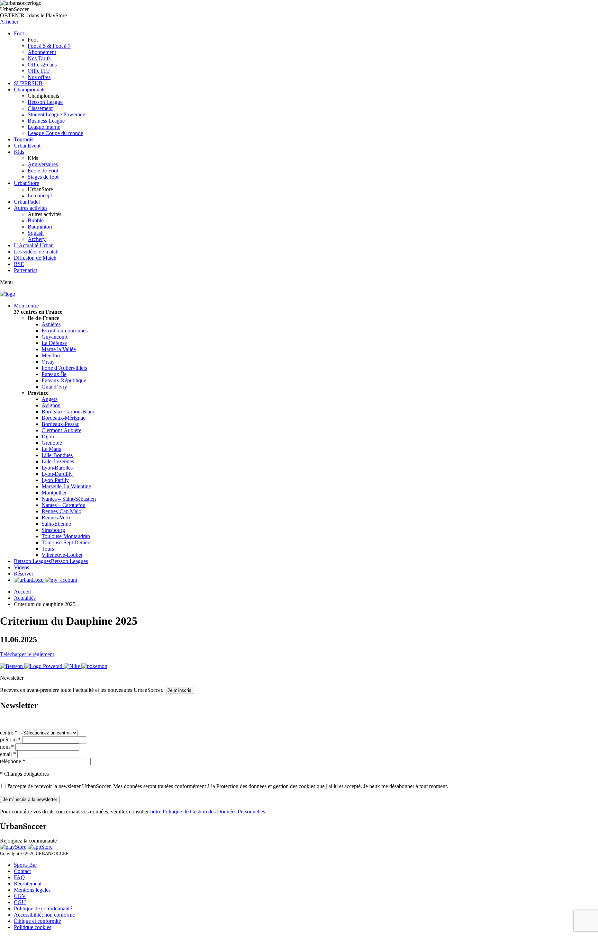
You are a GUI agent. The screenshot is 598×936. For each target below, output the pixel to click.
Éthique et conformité (37, 921)
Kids (19, 152)
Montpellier (54, 493)
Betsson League (45, 102)
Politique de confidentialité (43, 908)
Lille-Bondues (57, 455)
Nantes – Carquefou (63, 505)
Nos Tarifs (39, 58)
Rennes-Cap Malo (61, 511)
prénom (10, 739)
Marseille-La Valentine (66, 486)
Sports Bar (25, 865)
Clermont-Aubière (61, 430)
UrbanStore (26, 183)
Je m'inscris (179, 690)
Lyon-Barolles (57, 468)
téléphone (12, 761)
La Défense (54, 343)
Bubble (36, 220)
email (8, 754)
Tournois (23, 139)
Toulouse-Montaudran (66, 536)
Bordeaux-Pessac (60, 424)
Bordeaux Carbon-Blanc (68, 411)
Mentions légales (32, 890)
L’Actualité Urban (34, 245)
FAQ (19, 877)
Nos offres (39, 77)
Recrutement (28, 883)
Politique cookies (32, 927)
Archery (37, 239)
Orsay (48, 362)
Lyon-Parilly (55, 480)
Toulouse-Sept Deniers (66, 542)
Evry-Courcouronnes (65, 330)
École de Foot (43, 170)
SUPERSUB (28, 83)
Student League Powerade (56, 114)
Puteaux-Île (54, 374)
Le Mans (51, 449)
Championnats (29, 89)
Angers (49, 399)
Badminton (40, 227)
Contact (22, 871)
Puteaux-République (64, 380)
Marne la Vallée (59, 349)
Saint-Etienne (56, 524)
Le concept (40, 195)
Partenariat (25, 270)
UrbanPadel (27, 202)
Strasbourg (53, 530)
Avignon (51, 405)
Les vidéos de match (36, 252)
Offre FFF (39, 71)
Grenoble (52, 443)
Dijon (48, 436)
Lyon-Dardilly (57, 474)
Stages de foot (43, 177)
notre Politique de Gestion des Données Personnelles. (208, 811)
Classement (40, 108)
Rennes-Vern (56, 517)
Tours (48, 549)
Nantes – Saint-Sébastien (69, 499)
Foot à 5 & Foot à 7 (49, 46)
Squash (36, 233)
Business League (46, 121)
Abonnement (42, 52)
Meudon (51, 355)
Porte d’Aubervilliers (64, 368)
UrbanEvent (27, 146)
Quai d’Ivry (54, 387)
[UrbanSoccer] (7, 294)
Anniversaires (43, 164)
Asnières (51, 324)
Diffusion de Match (35, 258)
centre (8, 733)
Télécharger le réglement (27, 654)
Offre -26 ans (42, 65)
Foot (19, 33)
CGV (20, 896)
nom (7, 747)
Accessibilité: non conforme (44, 915)
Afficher (9, 22)
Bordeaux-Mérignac (63, 418)
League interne (44, 127)
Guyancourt (54, 337)
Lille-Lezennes (58, 461)
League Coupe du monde (55, 133)
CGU (20, 902)
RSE (19, 264)
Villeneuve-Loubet (62, 555)
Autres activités (30, 208)
